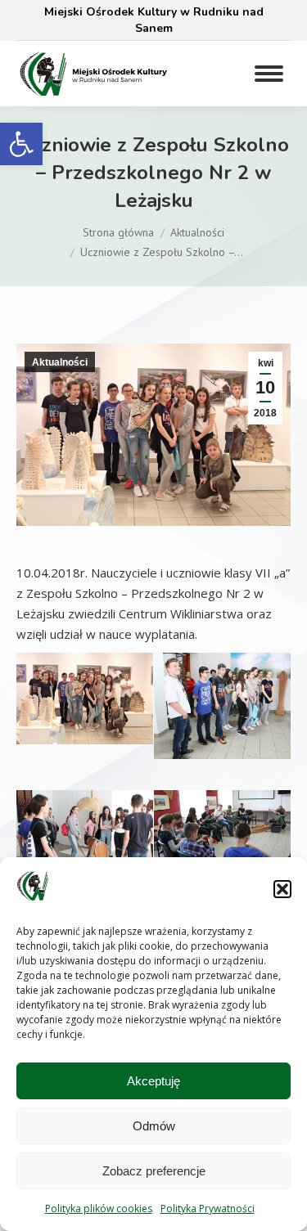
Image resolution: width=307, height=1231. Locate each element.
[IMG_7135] (84, 698)
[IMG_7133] (222, 706)
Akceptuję (153, 1081)
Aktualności (60, 362)
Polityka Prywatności (207, 1208)
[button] (21, 144)
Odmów (154, 1126)
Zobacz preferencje (153, 1171)
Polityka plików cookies (98, 1208)
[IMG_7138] (84, 841)
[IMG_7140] (222, 830)
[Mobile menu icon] (269, 74)
